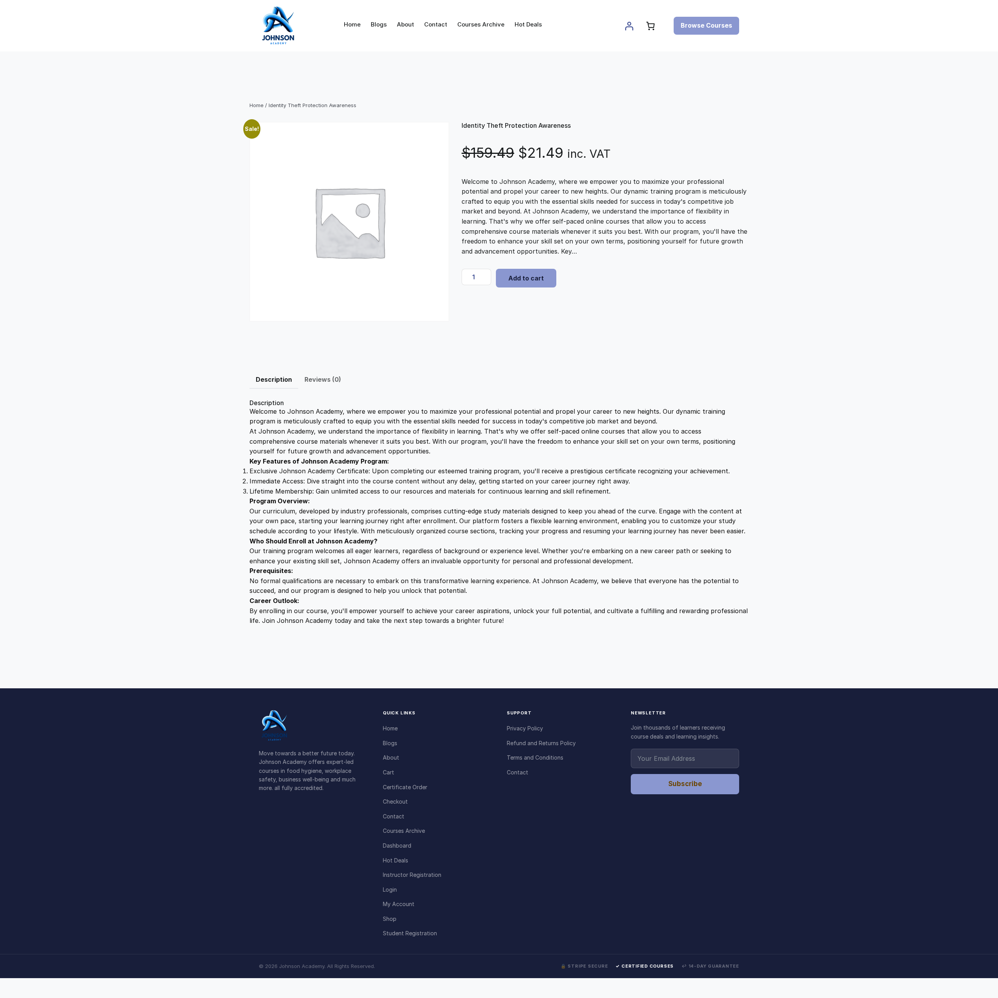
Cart (388, 772)
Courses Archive (404, 830)
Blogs (390, 743)
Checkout (395, 801)
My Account (398, 904)
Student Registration (410, 933)
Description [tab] (274, 379)
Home (257, 105)
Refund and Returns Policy (541, 743)
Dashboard (397, 845)
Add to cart (526, 278)
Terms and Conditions (535, 757)
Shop (389, 918)
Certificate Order (405, 787)
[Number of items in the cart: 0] (650, 26)
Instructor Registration (412, 874)
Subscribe (685, 784)
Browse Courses (706, 25)
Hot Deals (395, 860)
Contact (393, 816)
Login (390, 889)
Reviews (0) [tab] (322, 379)
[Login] (629, 26)
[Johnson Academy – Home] (313, 725)
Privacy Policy (525, 728)
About (391, 757)
